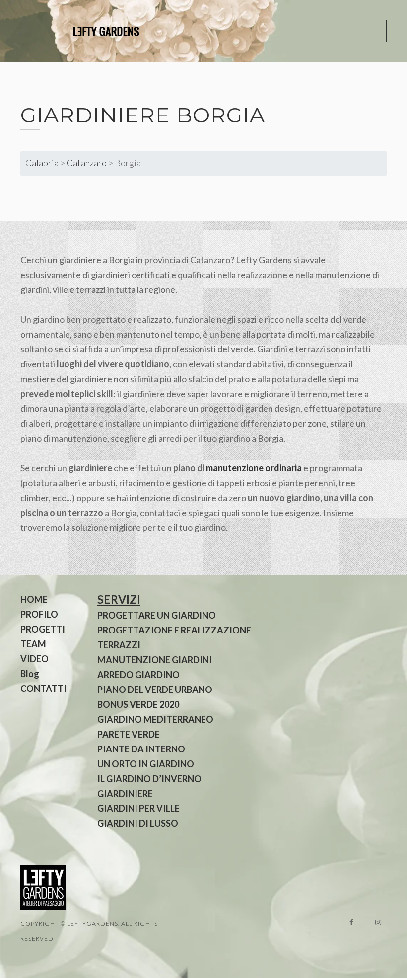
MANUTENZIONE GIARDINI (154, 659)
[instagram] (378, 922)
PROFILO (39, 614)
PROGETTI (42, 629)
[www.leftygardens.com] (94, 31)
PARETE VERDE (128, 734)
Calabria (42, 162)
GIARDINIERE (125, 793)
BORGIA (220, 115)
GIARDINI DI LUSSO (137, 823)
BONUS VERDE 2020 (138, 704)
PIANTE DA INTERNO (141, 749)
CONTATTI (43, 688)
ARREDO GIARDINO (138, 674)
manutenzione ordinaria (254, 467)
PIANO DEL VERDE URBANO (154, 689)
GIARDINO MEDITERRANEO (155, 719)
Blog (29, 673)
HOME (34, 599)
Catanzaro (87, 162)
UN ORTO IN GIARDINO (145, 763)
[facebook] (351, 922)
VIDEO (34, 658)
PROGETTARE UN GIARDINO (156, 615)
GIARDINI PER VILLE (138, 808)
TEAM (33, 643)
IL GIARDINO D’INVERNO (149, 778)
